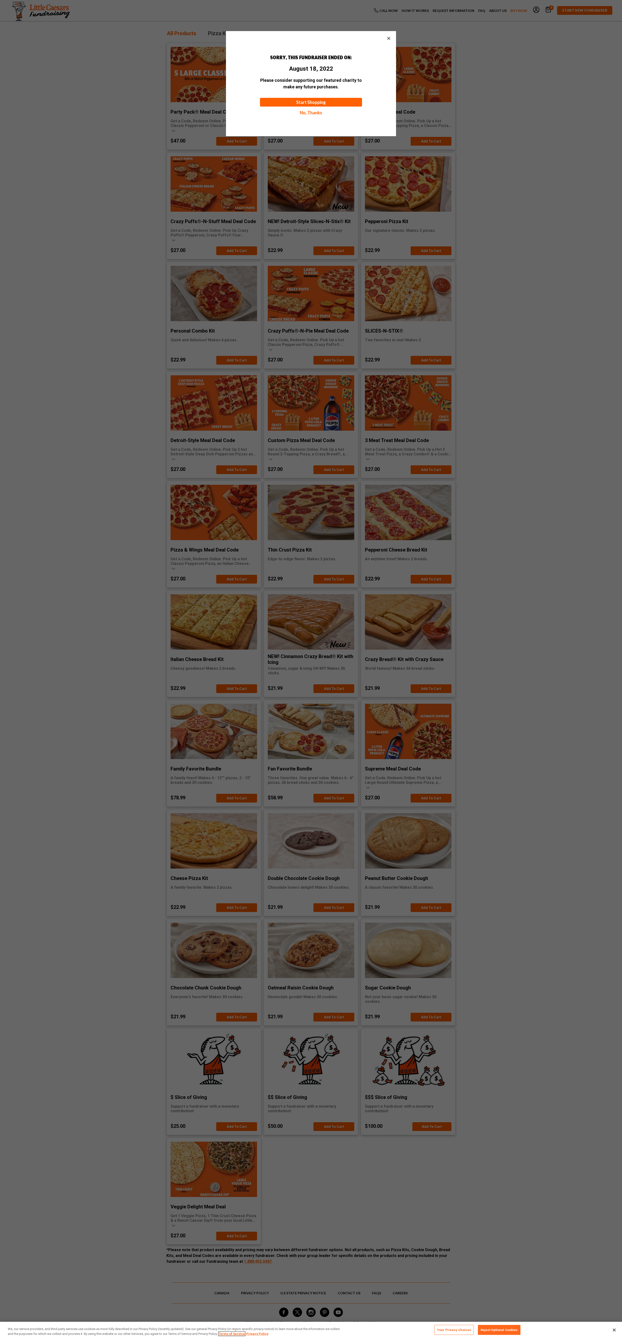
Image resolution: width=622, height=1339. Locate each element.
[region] (311, 1330)
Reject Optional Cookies (499, 1330)
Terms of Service (232, 1334)
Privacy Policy (257, 1334)
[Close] (614, 1330)
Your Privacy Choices (454, 1330)
